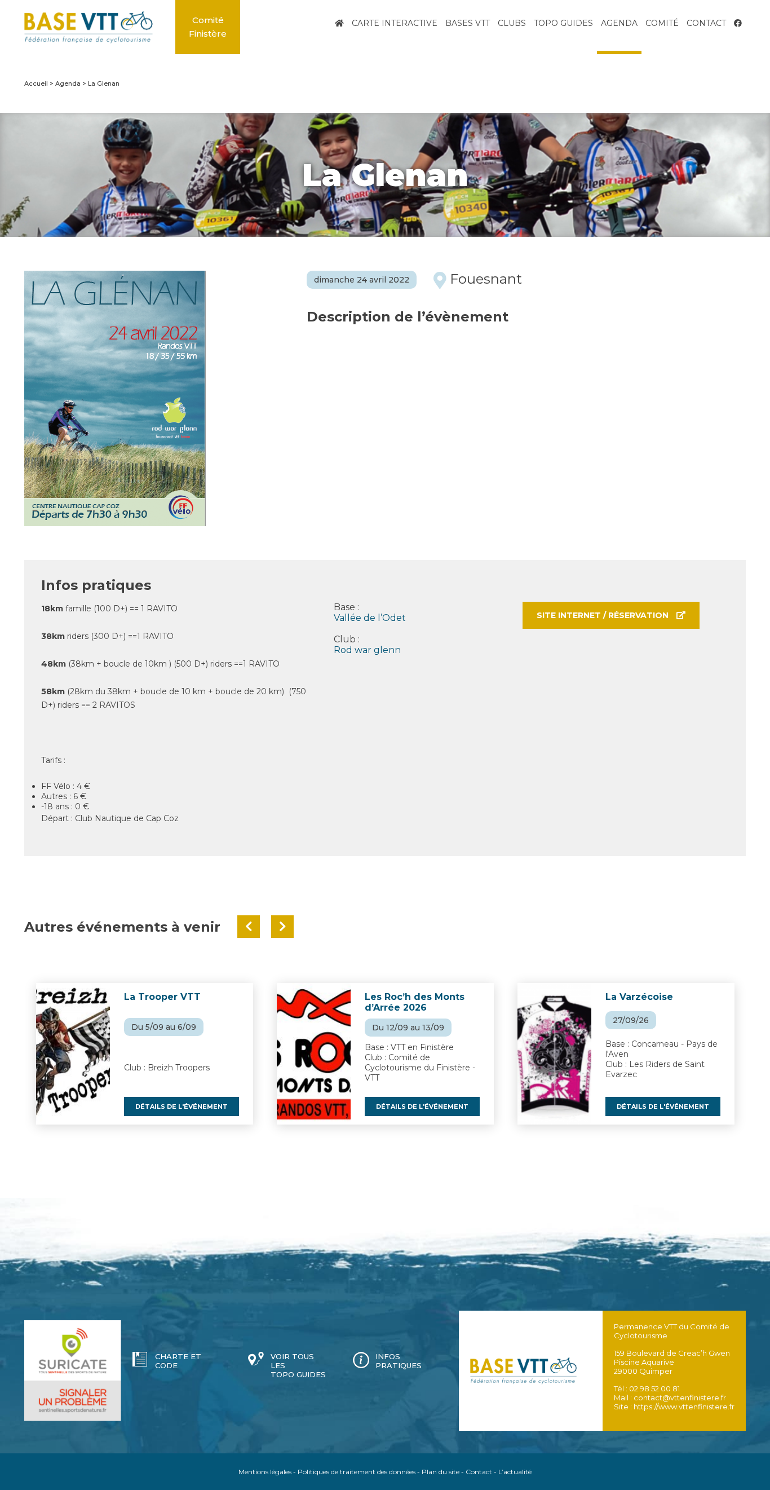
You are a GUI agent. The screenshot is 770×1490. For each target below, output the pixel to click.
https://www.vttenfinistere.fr (684, 1406)
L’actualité (515, 1471)
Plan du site (440, 1471)
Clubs (512, 23)
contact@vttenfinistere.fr (680, 1397)
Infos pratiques (398, 1361)
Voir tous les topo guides (298, 1365)
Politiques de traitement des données (356, 1471)
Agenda (619, 23)
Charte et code (178, 1361)
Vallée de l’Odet (370, 617)
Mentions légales (264, 1471)
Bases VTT (467, 23)
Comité (662, 23)
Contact (706, 23)
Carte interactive (394, 23)
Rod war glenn (367, 650)
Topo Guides (563, 23)
